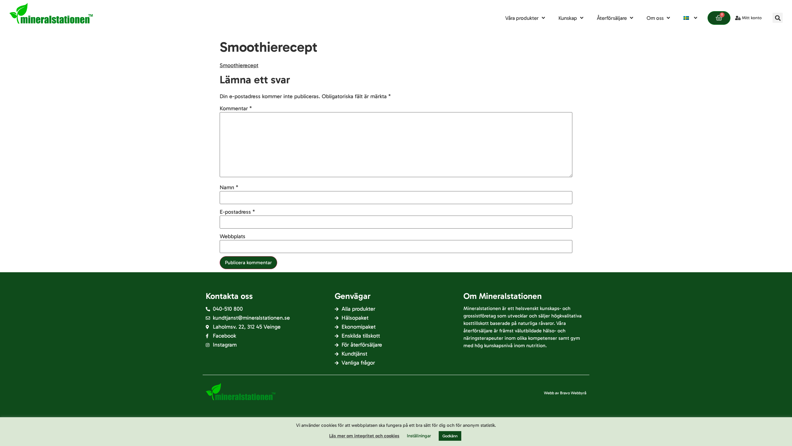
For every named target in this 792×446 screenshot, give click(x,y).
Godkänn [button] (450, 436)
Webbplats (232, 236)
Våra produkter (522, 18)
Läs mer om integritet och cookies (364, 436)
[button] (778, 18)
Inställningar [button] (419, 436)
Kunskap (567, 18)
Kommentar (236, 108)
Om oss (655, 18)
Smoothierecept (239, 65)
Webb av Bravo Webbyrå (565, 393)
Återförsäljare (612, 18)
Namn (229, 187)
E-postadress (237, 212)
